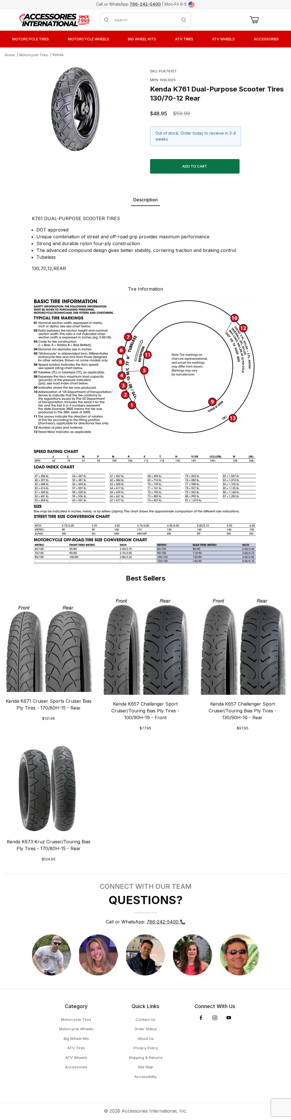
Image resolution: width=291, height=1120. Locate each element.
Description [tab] (145, 200)
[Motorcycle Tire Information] (145, 430)
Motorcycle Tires (33, 55)
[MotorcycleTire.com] (54, 19)
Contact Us (145, 1019)
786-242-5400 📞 (166, 922)
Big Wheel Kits (76, 1038)
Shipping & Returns (146, 1057)
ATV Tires (76, 1048)
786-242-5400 (145, 4)
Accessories (76, 1067)
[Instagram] (215, 1017)
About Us (146, 1038)
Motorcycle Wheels (76, 1029)
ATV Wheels (76, 1057)
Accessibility (145, 1076)
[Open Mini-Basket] (253, 20)
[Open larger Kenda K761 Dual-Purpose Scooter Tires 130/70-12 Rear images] (75, 109)
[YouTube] (228, 1017)
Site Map (145, 1067)
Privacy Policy (145, 1048)
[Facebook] (200, 1017)
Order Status (145, 1029)
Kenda (58, 55)
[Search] (184, 20)
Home (10, 55)
